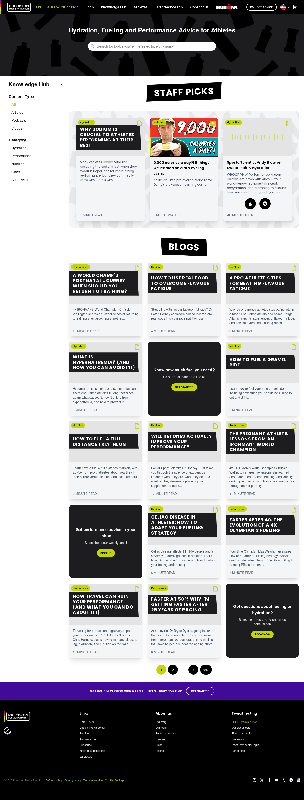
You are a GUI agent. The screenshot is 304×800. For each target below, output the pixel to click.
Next (206, 669)
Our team (161, 727)
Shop (89, 7)
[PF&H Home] (19, 7)
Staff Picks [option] (19, 179)
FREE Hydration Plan (244, 722)
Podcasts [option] (18, 120)
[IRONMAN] (226, 6)
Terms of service (93, 780)
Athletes (141, 7)
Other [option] (15, 171)
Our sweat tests (241, 727)
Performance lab (166, 733)
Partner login (239, 750)
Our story (161, 722)
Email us (85, 733)
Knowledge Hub (113, 7)
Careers (160, 739)
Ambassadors (88, 739)
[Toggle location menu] (289, 7)
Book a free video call (93, 727)
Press (159, 745)
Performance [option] (21, 155)
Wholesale (86, 756)
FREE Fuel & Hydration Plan (57, 7)
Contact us (199, 7)
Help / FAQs (87, 722)
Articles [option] (17, 112)
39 (193, 669)
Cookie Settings (114, 780)
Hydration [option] (19, 147)
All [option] (13, 104)
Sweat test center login (245, 745)
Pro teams (238, 739)
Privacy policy (72, 780)
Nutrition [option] (18, 163)
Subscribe (86, 745)
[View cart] (294, 7)
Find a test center (242, 733)
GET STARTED (200, 691)
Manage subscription (92, 750)
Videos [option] (16, 128)
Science (160, 750)
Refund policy (53, 780)
